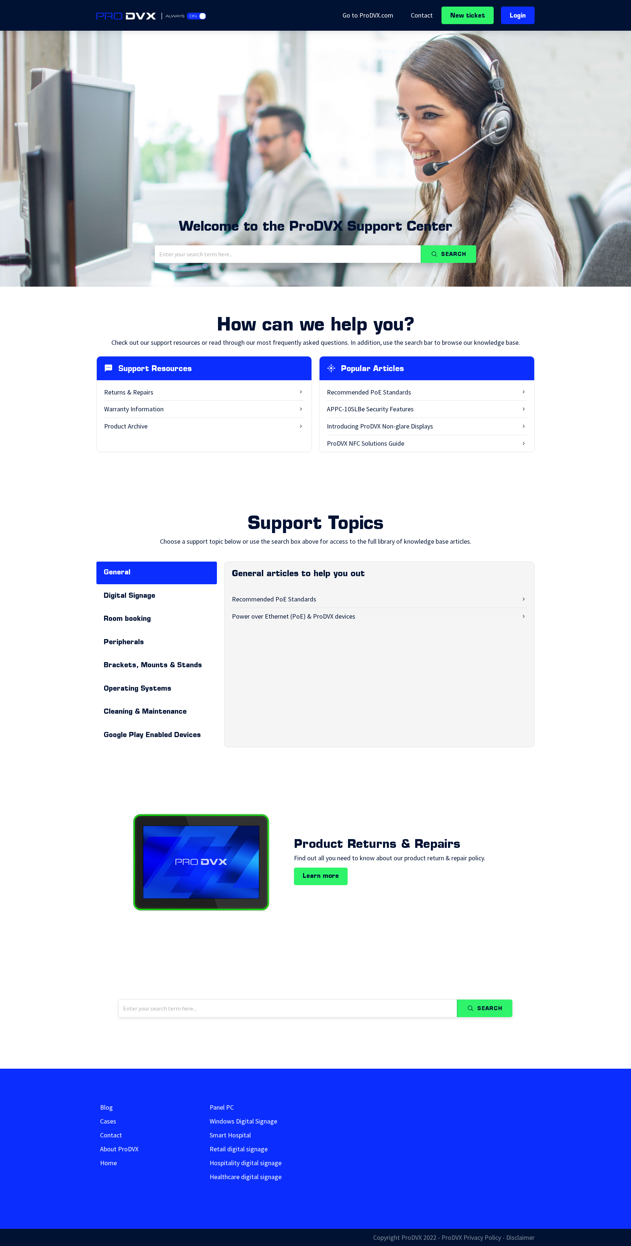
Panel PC (222, 1107)
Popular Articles (372, 369)
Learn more (321, 876)
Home (108, 1163)
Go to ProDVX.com (368, 15)
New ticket (467, 16)
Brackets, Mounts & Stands (153, 665)
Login (518, 16)
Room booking (127, 619)
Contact (422, 15)
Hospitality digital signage (246, 1163)
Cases (108, 1121)
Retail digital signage (239, 1149)
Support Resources (155, 369)
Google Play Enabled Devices (152, 735)
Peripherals (124, 642)
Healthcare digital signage (246, 1177)
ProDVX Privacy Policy (471, 1237)
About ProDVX (119, 1149)
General (117, 572)
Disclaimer (520, 1237)
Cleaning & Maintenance (145, 712)
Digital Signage (129, 596)
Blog (106, 1107)
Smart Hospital (230, 1135)
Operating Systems (137, 689)
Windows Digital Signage (243, 1121)
